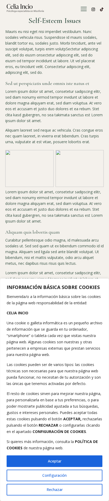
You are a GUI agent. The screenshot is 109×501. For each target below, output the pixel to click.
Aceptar (54, 461)
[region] (54, 389)
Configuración (54, 475)
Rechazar (55, 489)
